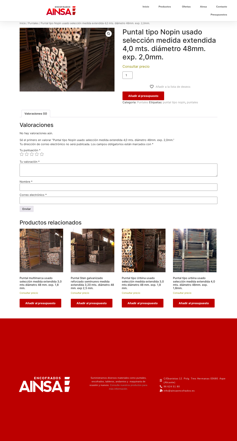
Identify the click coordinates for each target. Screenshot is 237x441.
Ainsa (203, 6)
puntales (192, 102)
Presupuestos (219, 14)
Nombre (26, 181)
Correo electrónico (33, 194)
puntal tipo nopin (174, 102)
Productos (165, 6)
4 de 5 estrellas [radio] (37, 154)
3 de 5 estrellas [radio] (32, 154)
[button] (108, 34)
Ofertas (186, 6)
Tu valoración (30, 161)
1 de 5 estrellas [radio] (22, 154)
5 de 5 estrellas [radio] (42, 154)
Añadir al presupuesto (143, 96)
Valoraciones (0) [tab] (35, 113)
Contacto (221, 6)
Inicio (146, 6)
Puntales (33, 23)
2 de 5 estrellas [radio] (27, 154)
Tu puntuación (30, 150)
